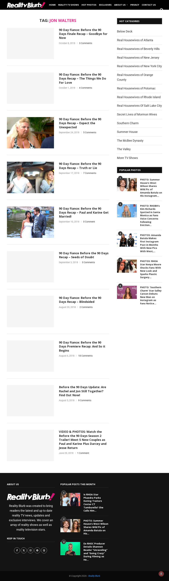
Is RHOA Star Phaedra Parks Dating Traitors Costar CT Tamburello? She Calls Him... (93, 502)
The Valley (124, 149)
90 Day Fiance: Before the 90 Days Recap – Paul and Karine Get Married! (84, 213)
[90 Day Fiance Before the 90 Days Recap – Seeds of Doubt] (30, 266)
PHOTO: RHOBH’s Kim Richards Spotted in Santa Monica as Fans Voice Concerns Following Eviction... (150, 215)
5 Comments (89, 132)
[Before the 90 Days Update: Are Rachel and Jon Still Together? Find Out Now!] (30, 400)
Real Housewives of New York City (139, 66)
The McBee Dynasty (130, 140)
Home (52, 4)
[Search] (160, 15)
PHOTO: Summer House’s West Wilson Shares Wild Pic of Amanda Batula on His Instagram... (151, 187)
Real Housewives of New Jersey (138, 57)
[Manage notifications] (161, 573)
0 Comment (89, 221)
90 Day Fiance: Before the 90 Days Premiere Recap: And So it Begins (82, 346)
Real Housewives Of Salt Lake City (139, 105)
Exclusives (105, 4)
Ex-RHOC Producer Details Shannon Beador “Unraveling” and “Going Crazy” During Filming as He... (95, 551)
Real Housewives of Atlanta (135, 40)
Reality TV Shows (68, 4)
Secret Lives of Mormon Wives (137, 114)
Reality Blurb (94, 576)
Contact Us (149, 4)
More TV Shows (127, 158)
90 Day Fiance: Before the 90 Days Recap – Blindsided (80, 300)
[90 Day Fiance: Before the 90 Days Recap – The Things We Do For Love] (30, 88)
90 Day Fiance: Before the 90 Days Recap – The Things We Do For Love (82, 78)
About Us (120, 4)
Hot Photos (89, 4)
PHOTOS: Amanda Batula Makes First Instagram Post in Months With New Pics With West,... (150, 243)
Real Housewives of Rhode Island (139, 97)
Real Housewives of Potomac (136, 88)
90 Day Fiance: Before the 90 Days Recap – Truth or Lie (80, 166)
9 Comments (84, 400)
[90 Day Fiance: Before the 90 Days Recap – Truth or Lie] (30, 177)
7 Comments (89, 173)
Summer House (127, 132)
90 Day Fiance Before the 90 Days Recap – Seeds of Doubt (83, 255)
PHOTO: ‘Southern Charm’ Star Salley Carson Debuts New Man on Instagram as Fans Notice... (151, 295)
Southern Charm (128, 123)
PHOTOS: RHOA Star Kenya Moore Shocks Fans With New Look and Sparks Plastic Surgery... (150, 269)
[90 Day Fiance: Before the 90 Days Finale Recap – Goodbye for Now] (30, 43)
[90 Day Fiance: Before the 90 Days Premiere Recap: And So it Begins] (30, 356)
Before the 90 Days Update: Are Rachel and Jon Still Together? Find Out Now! (82, 391)
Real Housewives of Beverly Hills (138, 49)
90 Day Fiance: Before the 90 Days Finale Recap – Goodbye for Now (83, 34)
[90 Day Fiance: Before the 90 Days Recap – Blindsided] (30, 311)
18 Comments (85, 355)
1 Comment (83, 453)
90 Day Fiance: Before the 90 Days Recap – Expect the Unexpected (80, 123)
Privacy (134, 4)
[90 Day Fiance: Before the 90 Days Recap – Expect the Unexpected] (30, 132)
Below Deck (124, 31)
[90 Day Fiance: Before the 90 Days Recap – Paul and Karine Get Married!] (30, 222)
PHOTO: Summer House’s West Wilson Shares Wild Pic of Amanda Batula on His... (96, 527)
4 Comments (85, 87)
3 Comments (85, 43)
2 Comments (86, 307)
